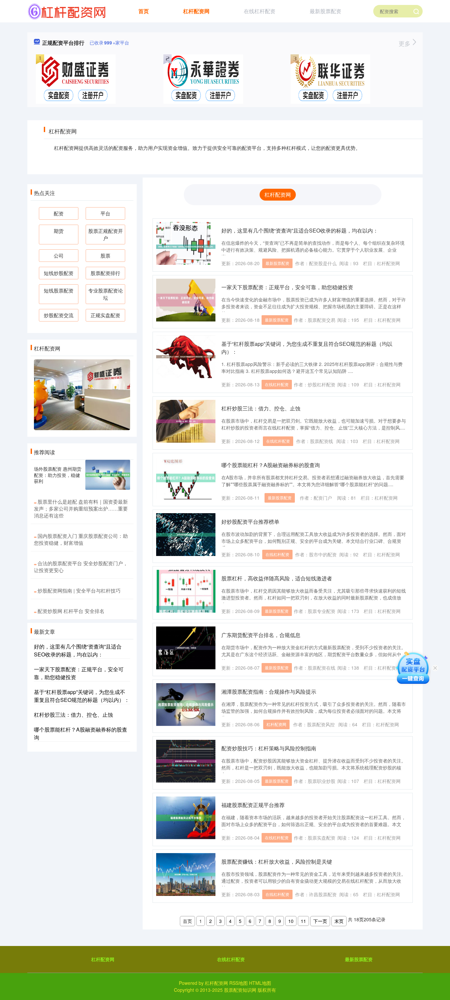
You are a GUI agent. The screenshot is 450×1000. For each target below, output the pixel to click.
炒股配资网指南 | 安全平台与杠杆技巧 (79, 590)
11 (303, 921)
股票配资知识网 (240, 989)
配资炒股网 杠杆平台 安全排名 (71, 610)
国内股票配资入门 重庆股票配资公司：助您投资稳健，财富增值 (81, 539)
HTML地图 (260, 983)
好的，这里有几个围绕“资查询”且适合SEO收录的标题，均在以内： (299, 230)
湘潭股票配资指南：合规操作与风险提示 (268, 691)
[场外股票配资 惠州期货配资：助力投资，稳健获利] (107, 475)
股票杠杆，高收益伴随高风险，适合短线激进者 (276, 578)
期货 (59, 230)
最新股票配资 (325, 11)
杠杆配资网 (196, 11)
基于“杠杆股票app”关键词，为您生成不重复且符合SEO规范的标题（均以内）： (81, 696)
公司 (59, 255)
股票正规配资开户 (105, 234)
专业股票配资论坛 (105, 294)
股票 (105, 255)
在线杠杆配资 (259, 11)
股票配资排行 (105, 272)
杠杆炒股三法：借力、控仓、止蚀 (260, 408)
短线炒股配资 (58, 272)
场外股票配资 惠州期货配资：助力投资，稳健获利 (57, 474)
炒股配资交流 (58, 315)
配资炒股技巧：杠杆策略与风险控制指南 (268, 748)
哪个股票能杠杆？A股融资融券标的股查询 (270, 465)
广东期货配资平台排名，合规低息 (260, 635)
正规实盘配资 (105, 315)
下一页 (320, 921)
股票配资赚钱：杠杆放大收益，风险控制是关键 (276, 861)
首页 (143, 11)
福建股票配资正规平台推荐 (253, 805)
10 (291, 921)
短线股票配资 (58, 290)
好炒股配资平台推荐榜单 (250, 521)
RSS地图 (238, 983)
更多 (405, 43)
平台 (105, 213)
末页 (339, 921)
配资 (59, 213)
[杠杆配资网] (66, 10)
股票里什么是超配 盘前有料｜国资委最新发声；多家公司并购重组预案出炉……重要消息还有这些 (81, 508)
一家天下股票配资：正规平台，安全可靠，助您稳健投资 (287, 287)
